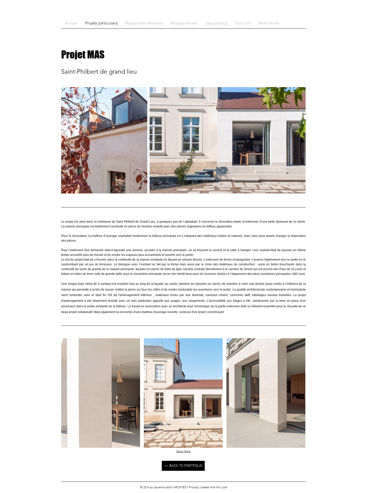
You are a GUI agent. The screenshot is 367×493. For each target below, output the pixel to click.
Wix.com (221, 487)
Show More (183, 451)
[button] (100, 393)
